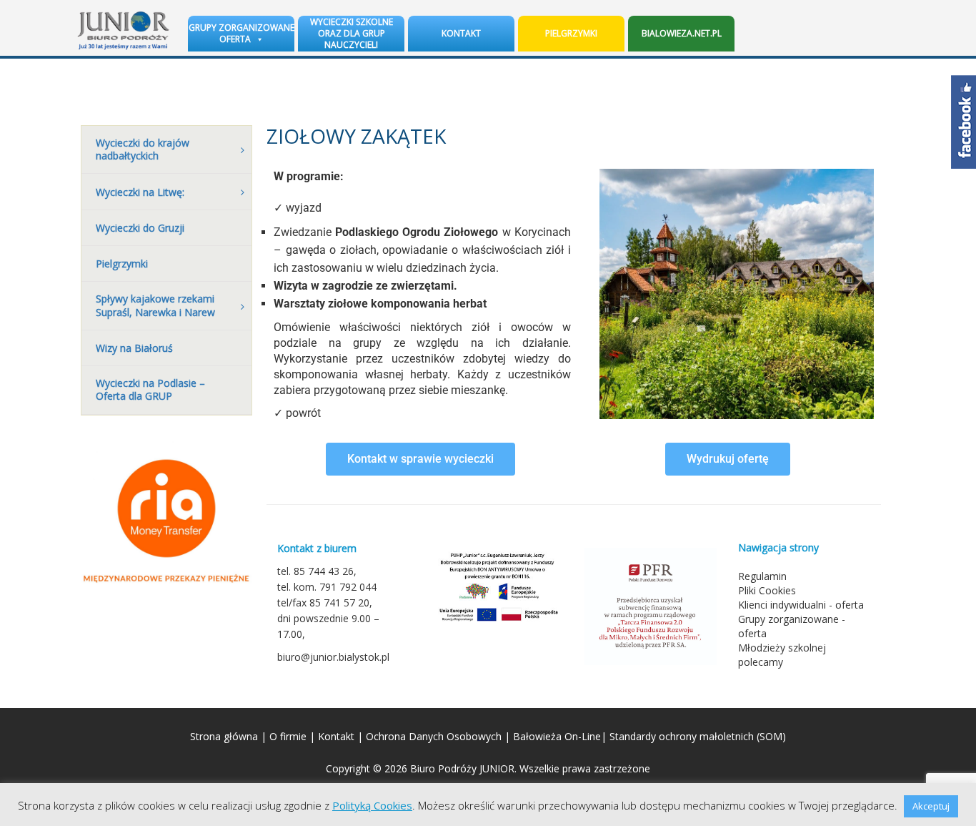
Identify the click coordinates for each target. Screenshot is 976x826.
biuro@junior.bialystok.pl (333, 657)
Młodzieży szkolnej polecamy (782, 655)
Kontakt (461, 33)
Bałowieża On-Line (557, 736)
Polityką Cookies (372, 805)
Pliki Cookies (767, 590)
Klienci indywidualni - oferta (801, 604)
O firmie (288, 736)
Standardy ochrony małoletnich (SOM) (697, 736)
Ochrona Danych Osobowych (434, 736)
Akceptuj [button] (931, 806)
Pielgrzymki (571, 33)
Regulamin (762, 576)
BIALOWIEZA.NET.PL (682, 33)
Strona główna (224, 736)
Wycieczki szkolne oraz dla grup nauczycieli (351, 33)
